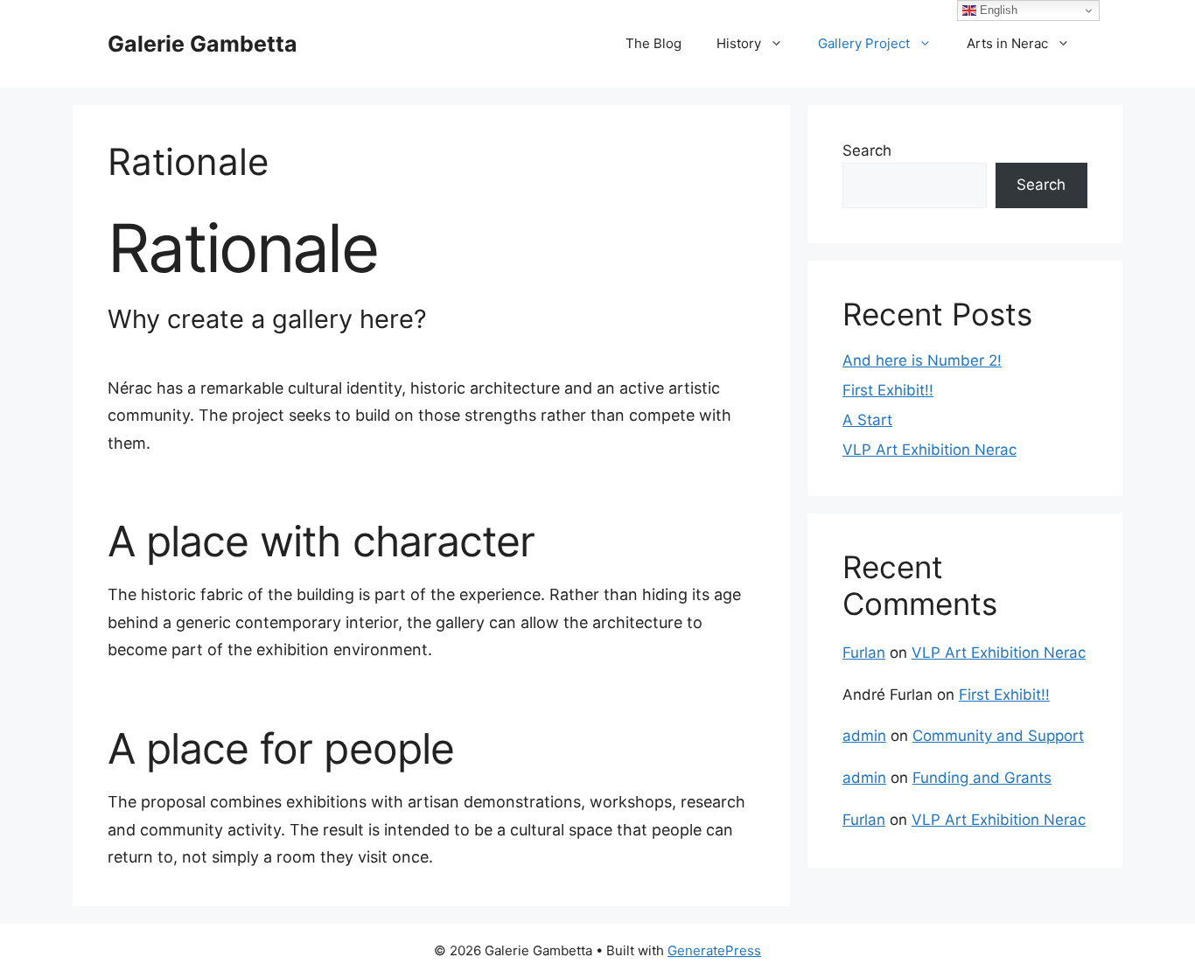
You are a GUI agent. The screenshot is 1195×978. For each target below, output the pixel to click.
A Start (867, 420)
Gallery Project (864, 43)
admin (864, 735)
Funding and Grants (982, 777)
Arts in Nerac (1007, 43)
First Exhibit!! (887, 390)
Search (866, 150)
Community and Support (998, 735)
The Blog (653, 43)
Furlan (863, 652)
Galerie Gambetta (202, 44)
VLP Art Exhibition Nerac (929, 449)
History (738, 43)
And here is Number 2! (922, 360)
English (996, 10)
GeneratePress (714, 950)
